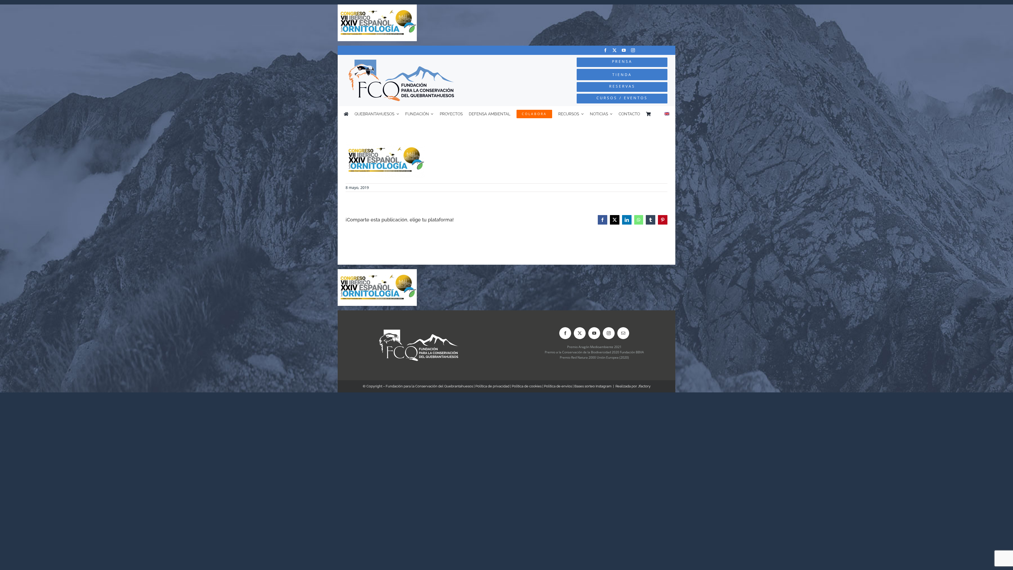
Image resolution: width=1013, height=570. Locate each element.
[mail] (623, 333)
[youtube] (624, 50)
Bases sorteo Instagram (592, 386)
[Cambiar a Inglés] (667, 114)
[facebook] (605, 50)
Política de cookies (527, 386)
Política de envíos (558, 386)
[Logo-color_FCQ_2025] (401, 62)
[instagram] (633, 50)
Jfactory (644, 386)
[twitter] (615, 50)
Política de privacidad (492, 386)
